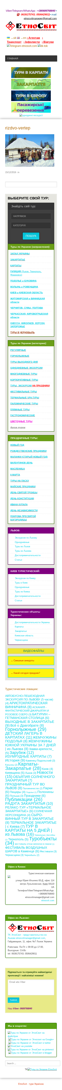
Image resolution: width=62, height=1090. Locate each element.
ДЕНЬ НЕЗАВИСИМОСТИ (24, 510)
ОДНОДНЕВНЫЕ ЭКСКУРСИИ (26, 368)
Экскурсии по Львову (26, 537)
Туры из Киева (22, 591)
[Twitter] (51, 33)
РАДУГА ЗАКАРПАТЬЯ (29, 803)
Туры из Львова (23, 551)
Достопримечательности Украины (32, 622)
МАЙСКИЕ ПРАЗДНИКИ (22, 486)
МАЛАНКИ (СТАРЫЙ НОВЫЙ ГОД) (29, 457)
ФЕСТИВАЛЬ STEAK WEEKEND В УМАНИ (34, 844)
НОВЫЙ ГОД (17, 445)
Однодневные (22, 542)
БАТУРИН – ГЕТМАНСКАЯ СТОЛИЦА (27, 716)
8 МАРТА (15, 475)
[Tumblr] (46, 33)
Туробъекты (31, 841)
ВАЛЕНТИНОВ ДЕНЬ (21, 463)
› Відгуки (48, 42)
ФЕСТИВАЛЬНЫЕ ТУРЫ (23, 391)
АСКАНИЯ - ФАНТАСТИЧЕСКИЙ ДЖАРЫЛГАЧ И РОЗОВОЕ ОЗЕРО (27, 711)
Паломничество (32, 788)
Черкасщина (21, 640)
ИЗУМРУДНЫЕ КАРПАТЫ (28, 756)
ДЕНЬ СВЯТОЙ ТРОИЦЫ (23, 492)
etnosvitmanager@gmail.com (30, 938)
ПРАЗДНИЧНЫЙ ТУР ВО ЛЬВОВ (25, 786)
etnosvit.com (47, 900)
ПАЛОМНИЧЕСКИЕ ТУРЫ (24, 403)
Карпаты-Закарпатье (23, 766)
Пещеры (17, 792)
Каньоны (11, 765)
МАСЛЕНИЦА (17, 469)
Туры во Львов (22, 546)
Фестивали (48, 851)
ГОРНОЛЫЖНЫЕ (19, 356)
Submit (13, 1000)
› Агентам (33, 37)
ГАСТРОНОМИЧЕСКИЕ (22, 415)
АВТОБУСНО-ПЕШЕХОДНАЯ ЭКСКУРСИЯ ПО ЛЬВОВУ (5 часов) (29, 699)
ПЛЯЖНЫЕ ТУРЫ (20, 409)
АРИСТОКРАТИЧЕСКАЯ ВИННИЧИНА (26, 705)
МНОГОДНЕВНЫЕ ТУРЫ (23, 374)
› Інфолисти (32, 42)
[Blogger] (55, 33)
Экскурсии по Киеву (25, 578)
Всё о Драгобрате (27, 725)
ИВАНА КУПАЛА (19, 504)
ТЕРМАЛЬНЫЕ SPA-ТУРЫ (24, 397)
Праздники (34, 795)
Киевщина (14, 772)
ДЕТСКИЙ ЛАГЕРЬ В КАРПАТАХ (23, 735)
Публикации (23, 799)
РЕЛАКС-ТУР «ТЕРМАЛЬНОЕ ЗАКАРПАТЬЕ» (28, 809)
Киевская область (24, 635)
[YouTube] (37, 33)
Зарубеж (22, 752)
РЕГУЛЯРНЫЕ (18, 350)
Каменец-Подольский (40, 760)
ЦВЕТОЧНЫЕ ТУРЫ (21, 421)
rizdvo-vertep (17, 128)
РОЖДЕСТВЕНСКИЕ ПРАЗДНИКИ (28, 451)
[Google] (33, 33)
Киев (47, 769)
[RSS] (28, 33)
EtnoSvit (52, 1069)
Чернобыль (31, 855)
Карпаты (19, 626)
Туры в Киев (21, 582)
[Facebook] (42, 33)
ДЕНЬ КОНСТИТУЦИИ (22, 498)
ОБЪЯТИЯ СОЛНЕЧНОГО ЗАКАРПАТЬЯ (30, 778)
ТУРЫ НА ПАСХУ (19, 481)
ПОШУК (31, 236)
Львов (30, 772)
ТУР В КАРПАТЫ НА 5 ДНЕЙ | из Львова (28, 830)
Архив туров (17, 427)
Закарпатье (21, 631)
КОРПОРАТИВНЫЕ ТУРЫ (24, 380)
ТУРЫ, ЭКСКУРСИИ (30, 385)
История (15, 760)
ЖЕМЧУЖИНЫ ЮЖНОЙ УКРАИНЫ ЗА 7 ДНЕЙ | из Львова (30, 745)
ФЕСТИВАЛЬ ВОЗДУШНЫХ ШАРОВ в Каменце (26, 849)
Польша (16, 795)
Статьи (18, 560)
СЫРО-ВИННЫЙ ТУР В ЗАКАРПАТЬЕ (29, 818)
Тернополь (18, 839)
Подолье (31, 792)
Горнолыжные (25, 729)
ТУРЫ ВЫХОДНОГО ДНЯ (24, 362)
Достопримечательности (27, 555)
